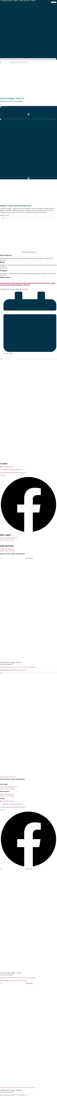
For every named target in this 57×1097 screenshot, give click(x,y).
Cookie (2, 667)
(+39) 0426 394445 (6, 467)
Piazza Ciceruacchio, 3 (7, 549)
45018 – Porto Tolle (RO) (7, 551)
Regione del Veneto (24, 0)
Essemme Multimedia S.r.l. (19, 670)
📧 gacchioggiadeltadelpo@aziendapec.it (13, 472)
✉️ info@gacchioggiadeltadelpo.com (11, 469)
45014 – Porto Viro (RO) (7, 540)
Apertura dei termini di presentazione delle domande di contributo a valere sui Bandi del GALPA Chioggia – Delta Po (27, 284)
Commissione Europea (7, 0)
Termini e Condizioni (28, 667)
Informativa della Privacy (13, 667)
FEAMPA (33, 0)
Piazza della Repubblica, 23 (8, 538)
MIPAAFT (16, 0)
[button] (28, 114)
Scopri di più (3, 260)
